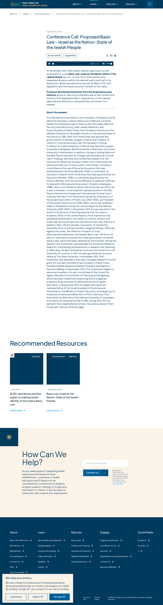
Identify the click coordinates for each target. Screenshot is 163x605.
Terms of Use (118, 484)
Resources (76, 540)
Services (104, 551)
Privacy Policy (118, 482)
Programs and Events (109, 540)
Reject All (38, 597)
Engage (130, 4)
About (76, 4)
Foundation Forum (108, 546)
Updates (41, 562)
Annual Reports (16, 556)
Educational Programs (80, 551)
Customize (16, 597)
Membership (15, 551)
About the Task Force (19, 540)
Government (54, 56)
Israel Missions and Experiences (114, 556)
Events (41, 567)
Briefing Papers (44, 546)
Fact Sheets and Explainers (50, 540)
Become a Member (108, 567)
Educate (111, 4)
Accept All (59, 597)
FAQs (12, 567)
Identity (36, 357)
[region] (37, 588)
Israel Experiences (79, 562)
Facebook (142, 540)
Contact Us (15, 562)
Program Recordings (47, 551)
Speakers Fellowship (80, 556)
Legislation (70, 56)
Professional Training (80, 546)
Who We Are (15, 546)
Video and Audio (45, 556)
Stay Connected (17, 572)
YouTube (141, 546)
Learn (93, 4)
